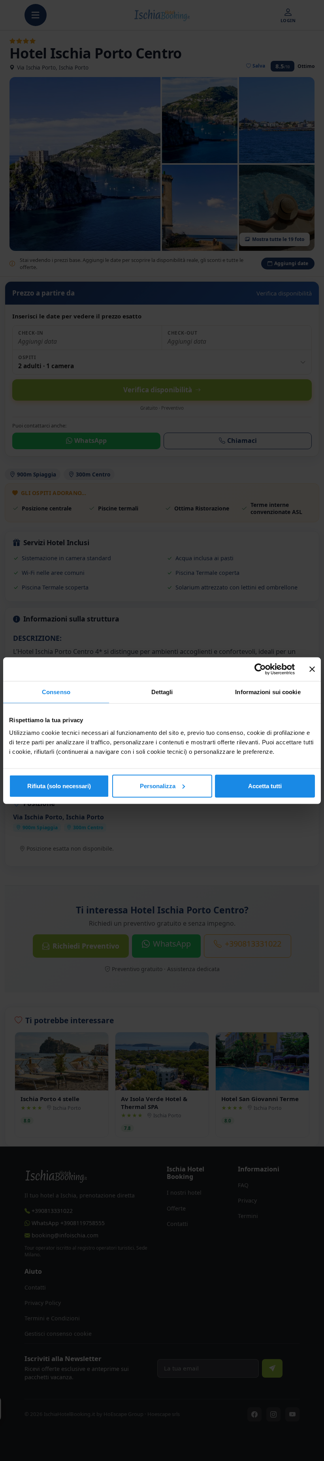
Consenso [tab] (56, 692)
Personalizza (157, 785)
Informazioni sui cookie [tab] (267, 692)
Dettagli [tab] (162, 692)
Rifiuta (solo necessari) (59, 785)
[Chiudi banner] (312, 669)
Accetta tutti (265, 785)
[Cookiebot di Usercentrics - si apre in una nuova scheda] (260, 669)
